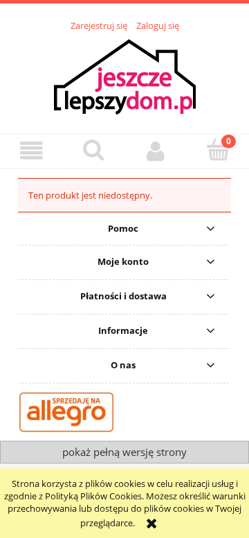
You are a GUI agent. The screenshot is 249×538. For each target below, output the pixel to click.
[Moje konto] (155, 150)
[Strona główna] (125, 75)
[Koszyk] (218, 149)
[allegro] (66, 411)
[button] (31, 150)
